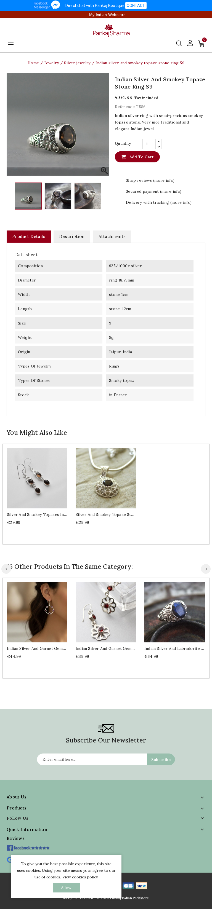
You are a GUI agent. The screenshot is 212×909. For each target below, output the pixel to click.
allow (66, 887)
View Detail (42, 477)
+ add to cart (31, 477)
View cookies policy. (80, 877)
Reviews (16, 838)
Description (71, 236)
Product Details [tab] (28, 236)
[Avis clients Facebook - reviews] (28, 846)
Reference (125, 106)
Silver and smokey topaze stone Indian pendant (106, 514)
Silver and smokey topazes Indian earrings (37, 514)
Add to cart (137, 157)
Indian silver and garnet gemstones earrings (37, 648)
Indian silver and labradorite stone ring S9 (174, 648)
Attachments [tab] (112, 236)
